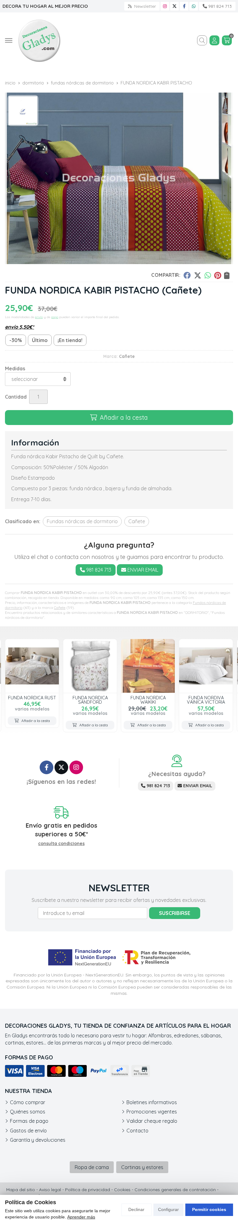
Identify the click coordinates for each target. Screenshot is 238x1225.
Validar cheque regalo (151, 1121)
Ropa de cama (92, 1167)
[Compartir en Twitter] (197, 275)
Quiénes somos (27, 1111)
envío (39, 317)
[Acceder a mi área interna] (214, 40)
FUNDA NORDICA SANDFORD (90, 700)
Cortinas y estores (142, 1167)
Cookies (122, 1189)
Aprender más (81, 1216)
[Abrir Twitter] (174, 6)
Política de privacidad (87, 1189)
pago (54, 317)
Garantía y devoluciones (37, 1140)
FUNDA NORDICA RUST (32, 698)
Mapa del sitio (20, 1189)
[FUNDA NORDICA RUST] (32, 666)
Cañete (59, 607)
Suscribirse (174, 913)
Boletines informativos (151, 1102)
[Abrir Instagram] (165, 6)
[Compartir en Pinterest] (217, 275)
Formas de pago (29, 1121)
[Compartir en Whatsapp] (208, 275)
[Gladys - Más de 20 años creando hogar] (39, 40)
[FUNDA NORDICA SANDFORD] (90, 666)
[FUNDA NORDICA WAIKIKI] (148, 666)
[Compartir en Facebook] (187, 275)
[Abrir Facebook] (184, 6)
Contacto (137, 1130)
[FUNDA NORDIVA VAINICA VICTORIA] (206, 666)
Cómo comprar (27, 1102)
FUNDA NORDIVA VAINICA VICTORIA (206, 700)
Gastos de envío (28, 1130)
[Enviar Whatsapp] (194, 6)
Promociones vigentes (151, 1111)
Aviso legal (50, 1189)
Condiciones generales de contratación (175, 1189)
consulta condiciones (61, 843)
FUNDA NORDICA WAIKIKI (148, 700)
